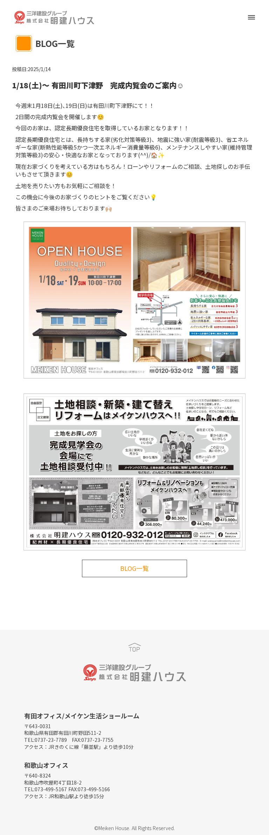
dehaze (251, 17)
